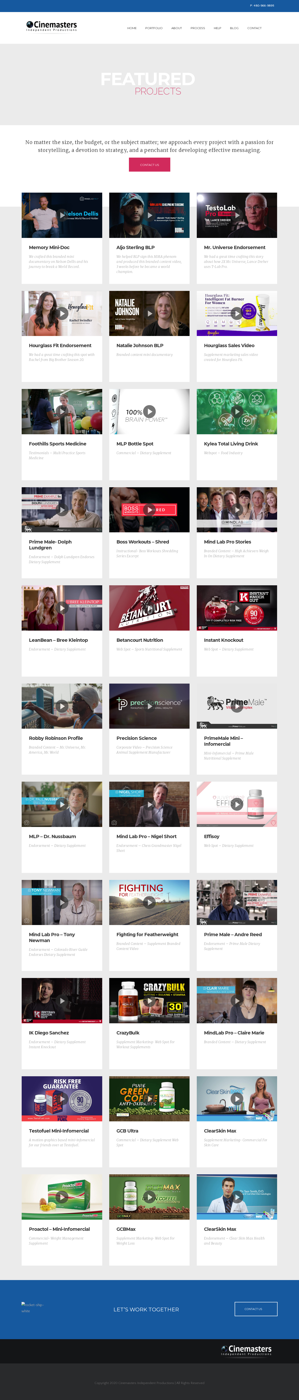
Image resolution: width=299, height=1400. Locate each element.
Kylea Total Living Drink (231, 444)
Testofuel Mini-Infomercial (59, 1131)
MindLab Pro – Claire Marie (234, 1033)
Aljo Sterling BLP (135, 247)
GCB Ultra (127, 1131)
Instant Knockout (223, 640)
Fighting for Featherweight (147, 934)
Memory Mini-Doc (49, 247)
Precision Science (136, 738)
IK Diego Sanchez (49, 1033)
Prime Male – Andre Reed (233, 934)
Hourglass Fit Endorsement (60, 345)
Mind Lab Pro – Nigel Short (146, 836)
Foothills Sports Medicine (57, 444)
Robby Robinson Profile (56, 738)
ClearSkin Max (220, 1131)
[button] (62, 215)
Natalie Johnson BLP (139, 345)
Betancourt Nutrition (139, 640)
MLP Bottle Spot (134, 444)
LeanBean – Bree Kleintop (58, 640)
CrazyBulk (127, 1033)
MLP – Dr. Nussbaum (52, 836)
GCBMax (125, 1229)
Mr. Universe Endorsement (234, 247)
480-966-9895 (264, 6)
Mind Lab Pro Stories (227, 542)
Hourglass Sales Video (229, 345)
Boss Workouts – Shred (142, 542)
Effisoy (211, 836)
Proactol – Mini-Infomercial (59, 1229)
